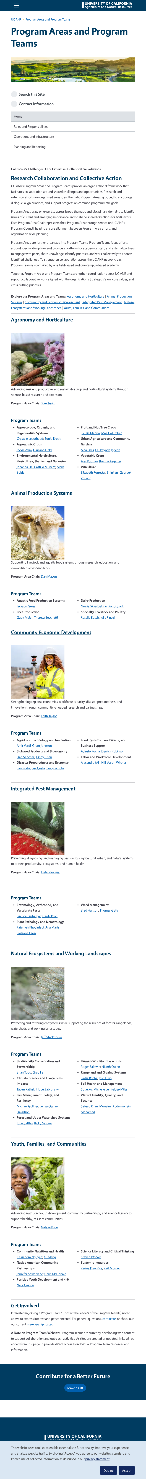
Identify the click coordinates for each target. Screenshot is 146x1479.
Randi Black (116, 606)
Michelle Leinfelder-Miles (110, 1089)
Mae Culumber (111, 433)
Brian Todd (24, 1072)
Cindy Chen (44, 757)
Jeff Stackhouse (51, 1037)
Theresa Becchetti (46, 617)
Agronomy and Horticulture (85, 296)
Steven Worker (91, 1257)
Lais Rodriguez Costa (31, 768)
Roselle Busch (90, 617)
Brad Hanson (89, 910)
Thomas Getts (109, 910)
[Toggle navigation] (16, 5)
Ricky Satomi (43, 1123)
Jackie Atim (24, 450)
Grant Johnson (42, 745)
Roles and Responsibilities (31, 126)
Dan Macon (49, 576)
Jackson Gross (26, 606)
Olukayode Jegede (107, 450)
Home (18, 116)
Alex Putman (89, 461)
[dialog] (73, 1459)
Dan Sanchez (26, 757)
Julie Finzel (107, 617)
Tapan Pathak (26, 1089)
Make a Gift (75, 1388)
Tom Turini (48, 403)
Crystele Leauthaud (30, 438)
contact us (109, 1318)
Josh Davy (105, 1078)
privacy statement (97, 1459)
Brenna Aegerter (110, 461)
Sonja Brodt (53, 438)
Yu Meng (50, 1257)
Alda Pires (87, 450)
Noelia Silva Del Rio (94, 606)
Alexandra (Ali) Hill (93, 762)
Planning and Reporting (30, 146)
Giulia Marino (91, 433)
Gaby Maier (25, 617)
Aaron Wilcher (116, 762)
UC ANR (16, 19)
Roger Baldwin (90, 1066)
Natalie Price (49, 1227)
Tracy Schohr (55, 768)
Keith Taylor (49, 716)
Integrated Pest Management (102, 302)
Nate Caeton (25, 1285)
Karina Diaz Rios (91, 1268)
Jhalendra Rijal (50, 872)
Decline (108, 1470)
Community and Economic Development (52, 302)
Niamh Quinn (111, 1066)
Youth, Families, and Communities (86, 308)
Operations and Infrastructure (34, 136)
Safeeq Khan (89, 1106)
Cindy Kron (50, 916)
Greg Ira (38, 1072)
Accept (126, 1470)
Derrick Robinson (112, 751)
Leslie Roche (89, 1078)
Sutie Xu (86, 1089)
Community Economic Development (51, 632)
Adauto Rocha (90, 751)
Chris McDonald (55, 1274)
